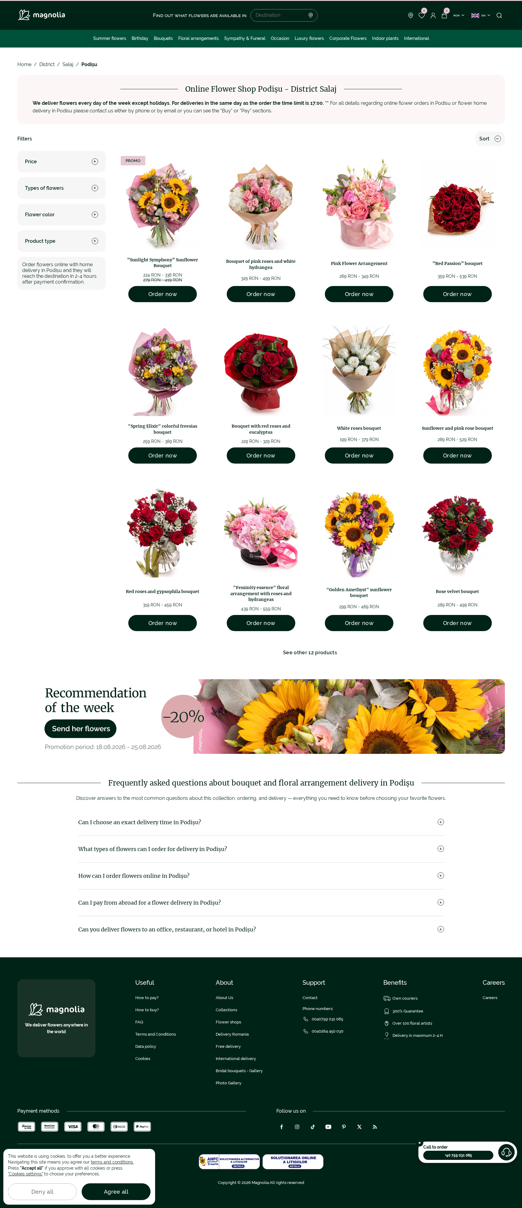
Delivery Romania (232, 1034)
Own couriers (404, 998)
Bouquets (163, 38)
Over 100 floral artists (412, 1023)
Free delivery (228, 1046)
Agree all (116, 1192)
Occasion (280, 38)
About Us (224, 997)
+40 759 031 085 (458, 1155)
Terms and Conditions (155, 1034)
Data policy (145, 1046)
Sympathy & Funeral (244, 38)
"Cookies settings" (25, 1173)
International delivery (236, 1058)
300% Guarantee (407, 1011)
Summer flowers (109, 38)
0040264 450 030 (327, 1031)
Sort (484, 139)
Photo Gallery (228, 1083)
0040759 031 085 (327, 1019)
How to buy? (147, 1010)
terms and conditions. (112, 1162)
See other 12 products (310, 652)
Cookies (142, 1058)
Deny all (42, 1192)
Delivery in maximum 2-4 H (417, 1035)
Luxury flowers (309, 38)
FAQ (139, 1022)
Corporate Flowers (348, 38)
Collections (226, 1010)
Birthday (140, 38)
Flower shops (228, 1022)
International (416, 38)
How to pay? (146, 997)
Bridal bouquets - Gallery (239, 1070)
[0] (422, 15)
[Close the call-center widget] (419, 1142)
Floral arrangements (198, 38)
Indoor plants (385, 38)
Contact (310, 997)
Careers (490, 997)
